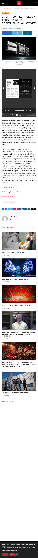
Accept (5, 554)
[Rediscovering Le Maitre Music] (19, 241)
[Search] (35, 3)
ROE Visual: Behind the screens (15, 279)
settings (14, 550)
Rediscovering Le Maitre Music (15, 252)
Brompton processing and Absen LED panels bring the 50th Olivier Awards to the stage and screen (19, 364)
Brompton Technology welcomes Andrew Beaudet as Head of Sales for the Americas (19, 334)
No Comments (7, 28)
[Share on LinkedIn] (27, 33)
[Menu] (3, 3)
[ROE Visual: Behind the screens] (19, 267)
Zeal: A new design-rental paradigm (17, 306)
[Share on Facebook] (7, 33)
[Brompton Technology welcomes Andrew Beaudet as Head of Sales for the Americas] (19, 320)
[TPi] (19, 3)
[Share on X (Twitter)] (17, 33)
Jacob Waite (13, 216)
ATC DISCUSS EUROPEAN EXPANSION (15, 393)
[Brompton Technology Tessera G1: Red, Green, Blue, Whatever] (19, 48)
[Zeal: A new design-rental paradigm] (19, 294)
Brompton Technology (9, 202)
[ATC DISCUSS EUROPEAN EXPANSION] (19, 381)
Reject (12, 554)
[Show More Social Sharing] (34, 33)
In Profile (5, 12)
